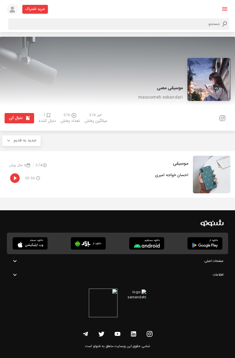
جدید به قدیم (25, 140)
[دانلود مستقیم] (146, 243)
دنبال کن (16, 118)
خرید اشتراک (35, 9)
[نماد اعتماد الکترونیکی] (103, 304)
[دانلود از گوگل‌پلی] (204, 243)
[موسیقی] (117, 174)
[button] (224, 8)
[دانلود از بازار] (88, 243)
